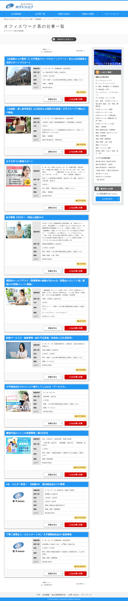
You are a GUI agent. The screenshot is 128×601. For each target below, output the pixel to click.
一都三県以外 (100, 180)
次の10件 (79, 51)
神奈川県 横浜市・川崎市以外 (106, 167)
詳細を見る (52, 99)
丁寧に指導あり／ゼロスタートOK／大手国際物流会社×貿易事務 (39, 534)
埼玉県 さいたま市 (102, 174)
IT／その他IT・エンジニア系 (105, 98)
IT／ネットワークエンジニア (105, 83)
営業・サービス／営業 (103, 148)
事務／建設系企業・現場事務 (105, 130)
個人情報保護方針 (59, 595)
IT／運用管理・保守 (102, 89)
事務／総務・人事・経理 (104, 142)
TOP (38, 595)
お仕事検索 (16, 14)
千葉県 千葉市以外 (112, 170)
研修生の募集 (88, 14)
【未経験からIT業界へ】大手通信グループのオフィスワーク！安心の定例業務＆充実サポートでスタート (46, 61)
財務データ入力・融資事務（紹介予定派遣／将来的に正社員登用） (40, 338)
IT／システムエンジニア (104, 80)
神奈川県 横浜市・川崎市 (104, 164)
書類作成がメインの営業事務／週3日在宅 (27, 433)
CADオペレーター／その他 (105, 124)
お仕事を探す (107, 199)
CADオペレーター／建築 (104, 109)
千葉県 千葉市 (100, 170)
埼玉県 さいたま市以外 (103, 177)
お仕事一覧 (40, 14)
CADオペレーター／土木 (104, 112)
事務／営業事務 (101, 136)
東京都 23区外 (111, 161)
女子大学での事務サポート (19, 161)
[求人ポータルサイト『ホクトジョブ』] (19, 5)
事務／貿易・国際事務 (103, 139)
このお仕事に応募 (75, 99)
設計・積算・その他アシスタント (107, 101)
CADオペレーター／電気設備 (105, 115)
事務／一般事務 (101, 127)
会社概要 (45, 595)
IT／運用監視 (114, 86)
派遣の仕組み (64, 14)
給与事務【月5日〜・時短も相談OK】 (25, 217)
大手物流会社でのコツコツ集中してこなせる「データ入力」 (36, 386)
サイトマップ (86, 595)
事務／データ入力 (102, 145)
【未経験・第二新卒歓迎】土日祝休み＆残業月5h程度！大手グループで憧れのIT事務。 (45, 111)
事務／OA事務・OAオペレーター (107, 133)
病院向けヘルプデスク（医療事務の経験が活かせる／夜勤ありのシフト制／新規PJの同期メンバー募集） (45, 282)
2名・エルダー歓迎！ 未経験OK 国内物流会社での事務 (35, 484)
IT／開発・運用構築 (102, 86)
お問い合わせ (73, 595)
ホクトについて (112, 14)
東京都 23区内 (100, 161)
